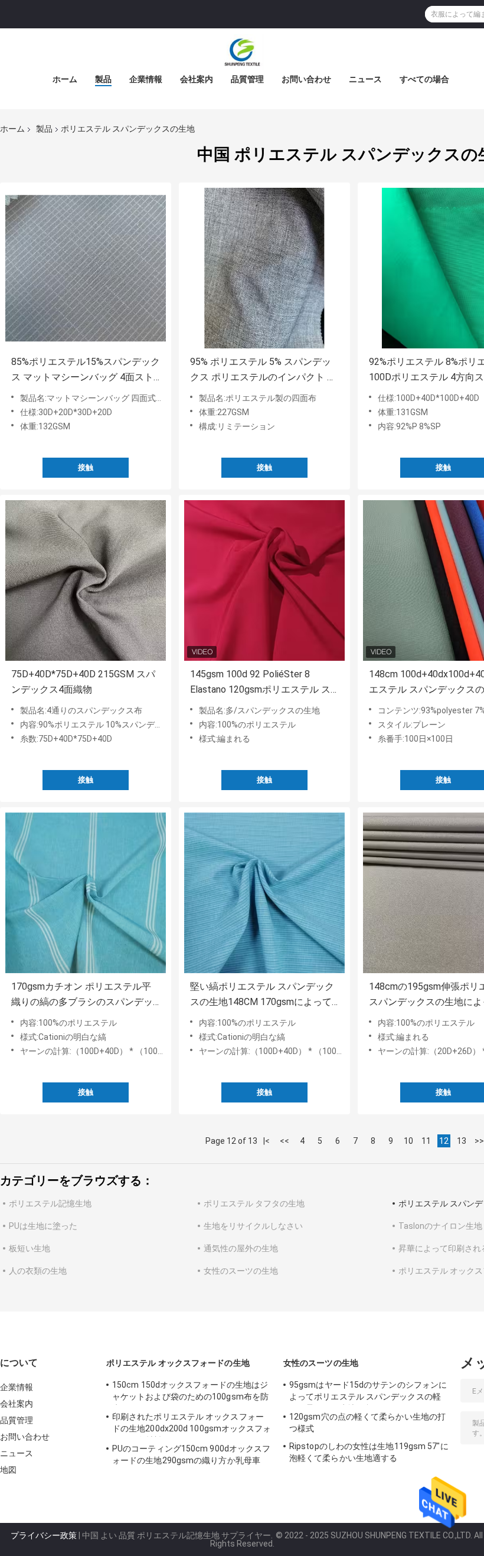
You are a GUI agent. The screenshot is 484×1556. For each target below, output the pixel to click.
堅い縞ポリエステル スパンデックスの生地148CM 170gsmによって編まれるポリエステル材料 (262, 995)
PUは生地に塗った (43, 1226)
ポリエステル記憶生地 (50, 1203)
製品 (103, 79)
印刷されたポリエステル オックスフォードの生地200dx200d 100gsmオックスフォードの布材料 (192, 1424)
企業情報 (145, 79)
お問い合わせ (306, 79)
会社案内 (196, 79)
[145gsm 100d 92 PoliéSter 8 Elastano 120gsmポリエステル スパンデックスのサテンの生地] (264, 580)
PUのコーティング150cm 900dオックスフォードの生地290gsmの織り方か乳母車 (191, 1454)
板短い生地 (29, 1248)
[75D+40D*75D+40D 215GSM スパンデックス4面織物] (85, 580)
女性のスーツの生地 (241, 1271)
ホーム (65, 79)
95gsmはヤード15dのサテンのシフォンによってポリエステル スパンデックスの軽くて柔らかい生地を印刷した (368, 1392)
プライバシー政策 (44, 1535)
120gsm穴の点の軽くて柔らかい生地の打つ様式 (367, 1422)
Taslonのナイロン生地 (440, 1226)
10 (408, 1141)
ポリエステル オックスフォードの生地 (178, 1363)
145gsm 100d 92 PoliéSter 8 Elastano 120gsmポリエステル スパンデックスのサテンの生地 (260, 682)
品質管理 (247, 79)
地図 (8, 1470)
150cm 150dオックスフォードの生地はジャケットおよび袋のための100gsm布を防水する (190, 1392)
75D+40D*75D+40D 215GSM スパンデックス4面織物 (83, 681)
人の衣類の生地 (38, 1271)
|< (266, 1141)
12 (444, 1141)
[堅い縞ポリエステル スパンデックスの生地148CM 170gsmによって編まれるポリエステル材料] (264, 893)
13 (461, 1141)
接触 (85, 467)
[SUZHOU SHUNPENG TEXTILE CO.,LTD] (242, 52)
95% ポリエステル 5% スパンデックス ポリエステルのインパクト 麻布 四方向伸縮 (263, 370)
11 (426, 1141)
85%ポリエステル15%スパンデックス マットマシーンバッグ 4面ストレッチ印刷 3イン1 (85, 370)
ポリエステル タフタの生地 (254, 1203)
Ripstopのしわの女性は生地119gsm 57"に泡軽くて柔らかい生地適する (369, 1452)
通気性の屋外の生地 (241, 1248)
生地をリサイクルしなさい (253, 1226)
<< (284, 1141)
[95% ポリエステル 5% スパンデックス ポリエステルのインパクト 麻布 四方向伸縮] (264, 268)
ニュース (365, 79)
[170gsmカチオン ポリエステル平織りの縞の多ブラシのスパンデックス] (85, 893)
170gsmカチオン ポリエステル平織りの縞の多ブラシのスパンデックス (82, 995)
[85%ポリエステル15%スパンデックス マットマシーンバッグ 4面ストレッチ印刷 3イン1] (85, 268)
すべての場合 (424, 79)
